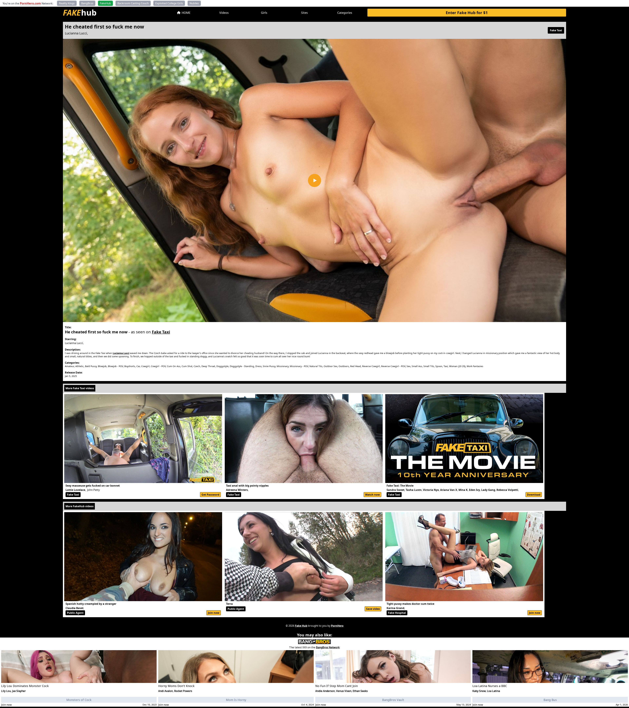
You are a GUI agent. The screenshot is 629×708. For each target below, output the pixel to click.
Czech (197, 366)
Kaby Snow (479, 691)
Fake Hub (301, 626)
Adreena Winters (237, 490)
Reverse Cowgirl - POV (393, 366)
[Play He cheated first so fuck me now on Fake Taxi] (314, 180)
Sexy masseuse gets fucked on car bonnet (93, 485)
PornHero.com (30, 3)
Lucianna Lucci (76, 33)
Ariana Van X (448, 490)
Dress (258, 366)
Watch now (372, 494)
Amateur (69, 366)
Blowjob (102, 366)
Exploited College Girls (169, 3)
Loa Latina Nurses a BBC (489, 686)
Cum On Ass (173, 366)
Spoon (438, 366)
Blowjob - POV (115, 366)
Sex (408, 366)
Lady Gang (488, 490)
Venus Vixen (343, 691)
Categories (344, 13)
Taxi (446, 366)
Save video (373, 609)
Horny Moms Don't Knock (176, 686)
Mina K (463, 490)
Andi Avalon (165, 691)
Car (138, 366)
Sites (304, 13)
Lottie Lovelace (75, 490)
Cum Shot (187, 366)
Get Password (210, 494)
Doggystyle (222, 366)
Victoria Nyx (431, 490)
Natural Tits (315, 366)
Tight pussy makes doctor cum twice (410, 604)
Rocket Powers (183, 691)
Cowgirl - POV (158, 366)
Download (533, 494)
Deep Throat (208, 366)
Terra (229, 604)
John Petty (93, 490)
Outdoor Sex (330, 366)
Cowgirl (145, 366)
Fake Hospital (397, 613)
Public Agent (75, 613)
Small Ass (417, 366)
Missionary (282, 366)
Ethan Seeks (360, 691)
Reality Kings (67, 3)
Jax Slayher (19, 691)
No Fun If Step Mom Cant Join (336, 686)
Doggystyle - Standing (242, 366)
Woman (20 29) (457, 366)
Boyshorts (129, 366)
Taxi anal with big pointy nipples (247, 485)
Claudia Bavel (74, 608)
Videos (224, 13)
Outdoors (344, 366)
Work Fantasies (475, 366)
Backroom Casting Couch (133, 3)
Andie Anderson (325, 691)
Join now (213, 613)
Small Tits (428, 366)
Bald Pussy (91, 366)
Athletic (79, 366)
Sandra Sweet (395, 490)
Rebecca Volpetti (507, 490)
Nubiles (194, 3)
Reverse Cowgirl (371, 366)
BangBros (87, 3)
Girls (264, 13)
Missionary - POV (299, 366)
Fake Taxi (556, 30)
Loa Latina (493, 691)
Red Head (355, 366)
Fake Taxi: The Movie (400, 485)
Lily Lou (6, 691)
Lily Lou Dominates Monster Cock (25, 686)
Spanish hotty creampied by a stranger (91, 604)
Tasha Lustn (414, 490)
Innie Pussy (269, 366)
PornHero (337, 626)
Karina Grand (395, 608)
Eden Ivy (474, 490)
